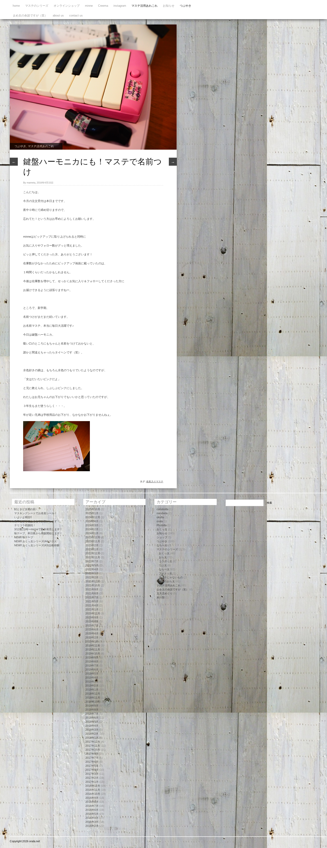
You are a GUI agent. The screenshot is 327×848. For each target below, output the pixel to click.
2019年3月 (92, 681)
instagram (119, 5)
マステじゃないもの (171, 577)
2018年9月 (92, 705)
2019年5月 (92, 673)
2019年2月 (92, 685)
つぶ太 (163, 565)
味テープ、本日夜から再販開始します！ (38, 533)
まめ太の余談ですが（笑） (30, 15)
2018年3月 (92, 729)
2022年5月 (92, 565)
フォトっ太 (165, 573)
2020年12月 (92, 613)
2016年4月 (92, 817)
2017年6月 (92, 761)
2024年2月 (92, 529)
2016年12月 (92, 785)
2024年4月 (92, 521)
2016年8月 (92, 801)
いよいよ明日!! (23, 517)
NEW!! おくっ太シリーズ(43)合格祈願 (36, 545)
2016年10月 (92, 793)
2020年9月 (92, 617)
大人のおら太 (167, 581)
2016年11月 (92, 789)
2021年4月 (92, 605)
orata (160, 521)
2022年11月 (92, 557)
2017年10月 (92, 749)
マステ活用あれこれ (144, 5)
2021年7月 (92, 597)
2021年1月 (92, 609)
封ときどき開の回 (25, 509)
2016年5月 (92, 813)
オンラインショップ (67, 5)
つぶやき (185, 5)
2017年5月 (92, 765)
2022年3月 (92, 573)
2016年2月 (92, 826)
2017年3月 (92, 773)
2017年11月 (92, 745)
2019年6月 (92, 669)
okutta (160, 517)
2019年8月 (92, 661)
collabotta (162, 509)
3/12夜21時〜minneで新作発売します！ (38, 529)
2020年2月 (92, 637)
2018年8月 (92, 709)
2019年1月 (92, 689)
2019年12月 (92, 645)
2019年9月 (92, 657)
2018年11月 (92, 697)
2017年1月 (92, 781)
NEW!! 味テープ (23, 537)
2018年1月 (92, 737)
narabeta (162, 513)
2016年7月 (92, 805)
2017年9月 (92, 753)
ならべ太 (162, 545)
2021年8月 (92, 593)
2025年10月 (92, 509)
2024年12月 (92, 517)
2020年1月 (92, 641)
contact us (76, 15)
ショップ (162, 537)
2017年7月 (92, 757)
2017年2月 (92, 777)
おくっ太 (162, 529)
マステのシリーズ (36, 5)
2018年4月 (92, 725)
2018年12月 (92, 693)
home (16, 5)
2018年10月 (92, 701)
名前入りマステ (154, 481)
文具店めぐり (165, 593)
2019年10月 (92, 653)
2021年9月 (92, 589)
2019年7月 (92, 665)
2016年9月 (92, 797)
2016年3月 (92, 822)
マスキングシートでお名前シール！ (35, 513)
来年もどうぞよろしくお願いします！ (37, 521)
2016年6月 (92, 809)
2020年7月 (92, 625)
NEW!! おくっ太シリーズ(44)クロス (35, 541)
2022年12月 (92, 553)
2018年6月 (92, 717)
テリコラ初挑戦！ (25, 525)
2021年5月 (92, 601)
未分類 (161, 597)
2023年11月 (92, 541)
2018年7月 (92, 713)
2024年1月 (92, 533)
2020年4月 (92, 633)
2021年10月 (92, 585)
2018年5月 (92, 721)
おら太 (163, 557)
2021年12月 (92, 581)
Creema (103, 5)
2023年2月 (92, 545)
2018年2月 (92, 733)
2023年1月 (92, 549)
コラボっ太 (165, 561)
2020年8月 (92, 621)
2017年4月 (92, 769)
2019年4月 (92, 677)
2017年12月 (92, 741)
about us (58, 15)
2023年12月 (92, 537)
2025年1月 (92, 513)
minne (89, 5)
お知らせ (168, 5)
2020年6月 (92, 629)
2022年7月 (92, 561)
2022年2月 (92, 577)
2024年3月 (92, 525)
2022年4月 (92, 569)
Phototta (162, 525)
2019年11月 (92, 649)
